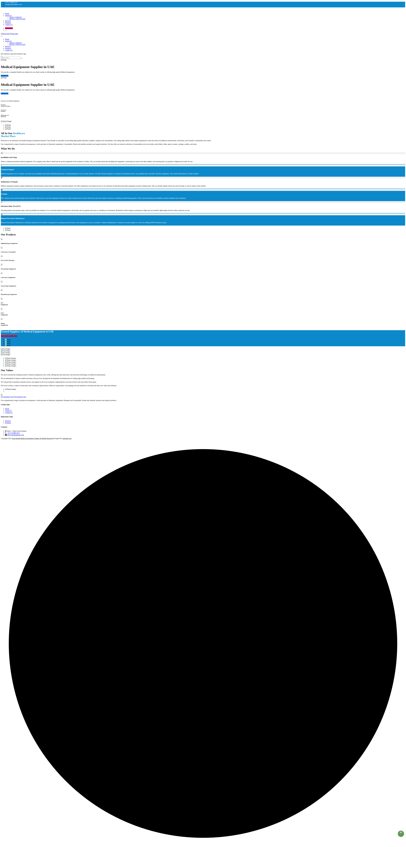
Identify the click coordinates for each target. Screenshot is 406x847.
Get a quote (9, 28)
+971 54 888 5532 (13, 433)
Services (8, 21)
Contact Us (9, 24)
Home (7, 13)
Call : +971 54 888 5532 (9, 336)
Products (8, 23)
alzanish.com (67, 438)
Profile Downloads (17, 19)
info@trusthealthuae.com (15, 435)
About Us (8, 15)
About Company (15, 17)
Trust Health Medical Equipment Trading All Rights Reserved (32, 438)
